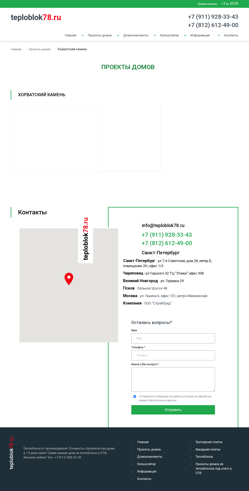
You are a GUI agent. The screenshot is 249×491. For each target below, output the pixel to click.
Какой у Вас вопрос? (145, 364)
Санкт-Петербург (161, 252)
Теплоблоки (204, 456)
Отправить (173, 410)
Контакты (231, 35)
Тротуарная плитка (209, 442)
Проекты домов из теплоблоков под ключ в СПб (214, 468)
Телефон (138, 347)
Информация (200, 35)
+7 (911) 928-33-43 (213, 16)
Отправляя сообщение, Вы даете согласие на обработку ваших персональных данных (175, 398)
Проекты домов (100, 35)
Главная (70, 35)
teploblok (36, 17)
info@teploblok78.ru (163, 225)
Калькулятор (169, 35)
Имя (134, 330)
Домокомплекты (135, 35)
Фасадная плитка (208, 449)
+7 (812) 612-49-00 (213, 25)
